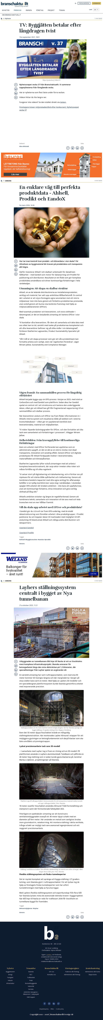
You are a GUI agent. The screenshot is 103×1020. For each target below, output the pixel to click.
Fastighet (10, 977)
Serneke (30, 989)
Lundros (49, 955)
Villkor (52, 1009)
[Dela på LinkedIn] (16, 93)
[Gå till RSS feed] (16, 97)
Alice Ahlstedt (24, 146)
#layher (35, 908)
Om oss (51, 972)
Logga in (96, 3)
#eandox (41, 540)
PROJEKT (51, 10)
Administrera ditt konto (92, 972)
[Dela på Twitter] (16, 89)
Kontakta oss (51, 975)
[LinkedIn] (53, 1003)
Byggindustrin (10, 972)
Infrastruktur (10, 983)
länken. (63, 102)
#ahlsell (22, 540)
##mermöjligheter (25, 908)
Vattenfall (31, 986)
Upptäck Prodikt (26, 532)
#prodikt (47, 540)
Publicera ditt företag (72, 972)
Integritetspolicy (44, 1009)
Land (90, 9)
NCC (30, 975)
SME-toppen (31, 997)
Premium (17, 10)
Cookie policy (60, 1009)
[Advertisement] (51, 127)
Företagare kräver (27, 107)
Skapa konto (93, 975)
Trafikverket (31, 977)
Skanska (31, 972)
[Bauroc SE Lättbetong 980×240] (51, 165)
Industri (10, 980)
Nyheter (8, 18)
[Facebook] (44, 1003)
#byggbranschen (31, 540)
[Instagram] (49, 1003)
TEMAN (62, 10)
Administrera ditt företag (72, 975)
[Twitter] (58, 1003)
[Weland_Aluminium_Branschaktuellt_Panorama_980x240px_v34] (51, 565)
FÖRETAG (39, 10)
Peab (31, 980)
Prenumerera (84, 3)
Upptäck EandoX (26, 528)
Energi (10, 975)
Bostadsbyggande (31, 983)
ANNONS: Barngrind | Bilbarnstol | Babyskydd (31, 993)
